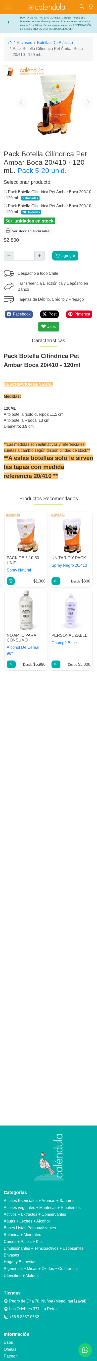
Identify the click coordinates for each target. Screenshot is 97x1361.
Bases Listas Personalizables (30, 1228)
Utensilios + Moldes (21, 1276)
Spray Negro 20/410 (69, 565)
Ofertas (10, 1349)
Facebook (22, 314)
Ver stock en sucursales (30, 231)
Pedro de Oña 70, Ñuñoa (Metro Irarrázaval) (47, 1301)
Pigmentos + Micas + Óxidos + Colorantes (41, 1268)
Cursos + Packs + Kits (23, 1242)
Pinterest (82, 314)
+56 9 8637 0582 (24, 1317)
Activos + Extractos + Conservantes (35, 1214)
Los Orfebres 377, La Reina (33, 1309)
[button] (22, 102)
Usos (8, 1342)
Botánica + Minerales (22, 1234)
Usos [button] (51, 326)
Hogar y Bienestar (20, 1262)
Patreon (11, 1356)
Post (52, 314)
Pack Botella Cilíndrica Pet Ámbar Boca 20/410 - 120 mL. (47, 195)
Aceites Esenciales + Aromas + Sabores (39, 1200)
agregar (68, 256)
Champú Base (64, 643)
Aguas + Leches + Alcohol (27, 1221)
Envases (11, 1255)
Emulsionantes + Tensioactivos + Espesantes (44, 1248)
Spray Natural (19, 570)
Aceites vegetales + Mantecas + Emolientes (42, 1208)
